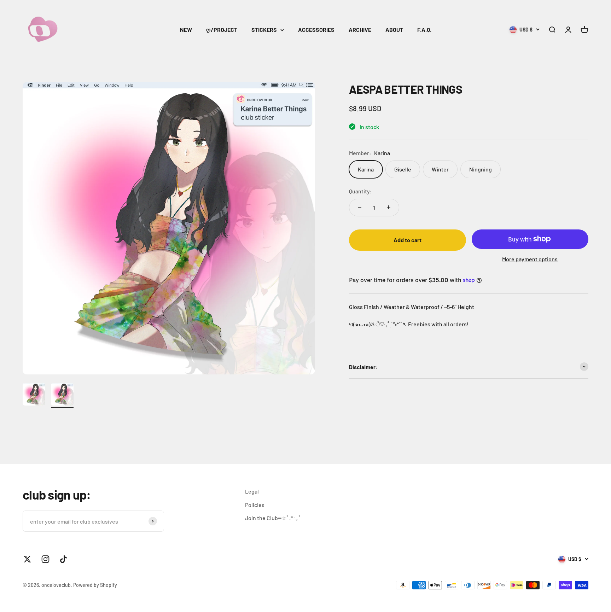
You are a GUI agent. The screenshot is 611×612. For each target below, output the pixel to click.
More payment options (530, 259)
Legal (252, 491)
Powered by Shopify (95, 585)
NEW (186, 29)
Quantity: (360, 191)
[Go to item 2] (62, 395)
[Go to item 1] (34, 395)
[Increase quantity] (388, 207)
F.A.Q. (424, 29)
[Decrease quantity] (359, 207)
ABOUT (394, 29)
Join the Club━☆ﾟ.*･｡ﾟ (273, 517)
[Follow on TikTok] (63, 559)
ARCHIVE (360, 29)
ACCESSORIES (316, 29)
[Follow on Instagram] (45, 559)
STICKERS (264, 29)
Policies (254, 504)
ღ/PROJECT (221, 29)
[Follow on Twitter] (27, 559)
